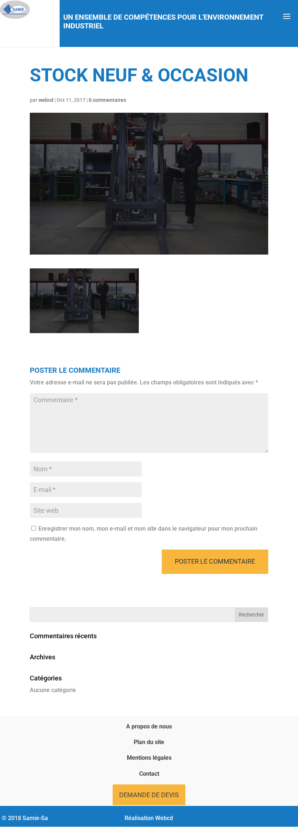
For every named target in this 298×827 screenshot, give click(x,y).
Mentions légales (149, 757)
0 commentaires (107, 100)
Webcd (164, 818)
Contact (149, 773)
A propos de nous (149, 726)
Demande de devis (149, 795)
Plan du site (149, 742)
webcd (46, 100)
